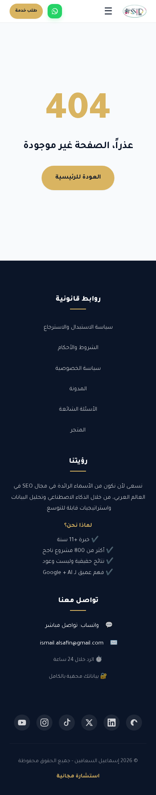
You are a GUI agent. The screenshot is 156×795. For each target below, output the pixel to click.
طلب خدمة (26, 10)
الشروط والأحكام (78, 348)
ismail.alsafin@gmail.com (72, 643)
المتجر (78, 431)
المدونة (78, 389)
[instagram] (44, 723)
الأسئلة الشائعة (78, 410)
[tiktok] (67, 723)
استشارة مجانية (78, 776)
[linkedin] (112, 723)
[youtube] (22, 723)
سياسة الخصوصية (78, 369)
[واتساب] (55, 11)
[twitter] (89, 723)
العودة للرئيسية (78, 178)
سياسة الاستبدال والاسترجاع (78, 328)
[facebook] (134, 723)
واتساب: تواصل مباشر (72, 626)
